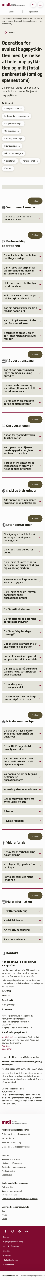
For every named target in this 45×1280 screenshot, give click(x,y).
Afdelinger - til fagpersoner (12, 1163)
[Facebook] (5, 1231)
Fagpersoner (33, 12)
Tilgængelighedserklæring (13, 1241)
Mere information (30, 160)
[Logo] (13, 4)
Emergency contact (9, 1195)
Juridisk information (11, 1246)
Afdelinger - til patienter (11, 1159)
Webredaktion (8, 1264)
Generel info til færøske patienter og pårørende (20, 1198)
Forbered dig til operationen (16, 116)
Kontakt (8, 168)
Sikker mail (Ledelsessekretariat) (16, 1146)
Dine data (6, 1251)
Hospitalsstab (7, 1175)
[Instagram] (12, 1231)
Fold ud (35, 201)
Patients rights (7, 1187)
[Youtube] (26, 1231)
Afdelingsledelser (8, 1171)
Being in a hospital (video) (12, 1191)
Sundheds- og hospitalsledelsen (14, 1167)
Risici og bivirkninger (13, 138)
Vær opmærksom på (13, 108)
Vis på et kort (7, 1037)
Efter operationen (12, 145)
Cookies (6, 1237)
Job (3, 1211)
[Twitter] (19, 1231)
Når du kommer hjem (13, 153)
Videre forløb (10, 160)
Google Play (7, 1048)
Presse (4, 1215)
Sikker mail (7, 1255)
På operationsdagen (13, 123)
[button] (33, 4)
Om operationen (11, 131)
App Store (6, 1045)
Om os (4, 1218)
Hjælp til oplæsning (10, 1260)
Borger (12, 12)
